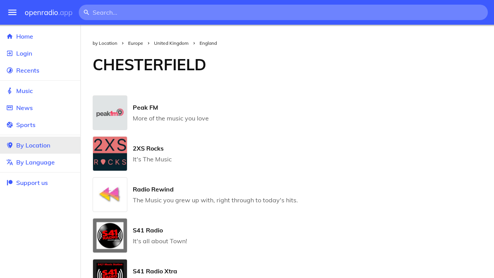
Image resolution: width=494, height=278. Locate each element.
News (24, 108)
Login (24, 53)
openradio (49, 12)
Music (24, 91)
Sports (26, 125)
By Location (33, 145)
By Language (35, 162)
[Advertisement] (356, 64)
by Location (105, 43)
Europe (135, 43)
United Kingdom (171, 43)
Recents (27, 70)
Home (24, 36)
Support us (32, 182)
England (208, 43)
